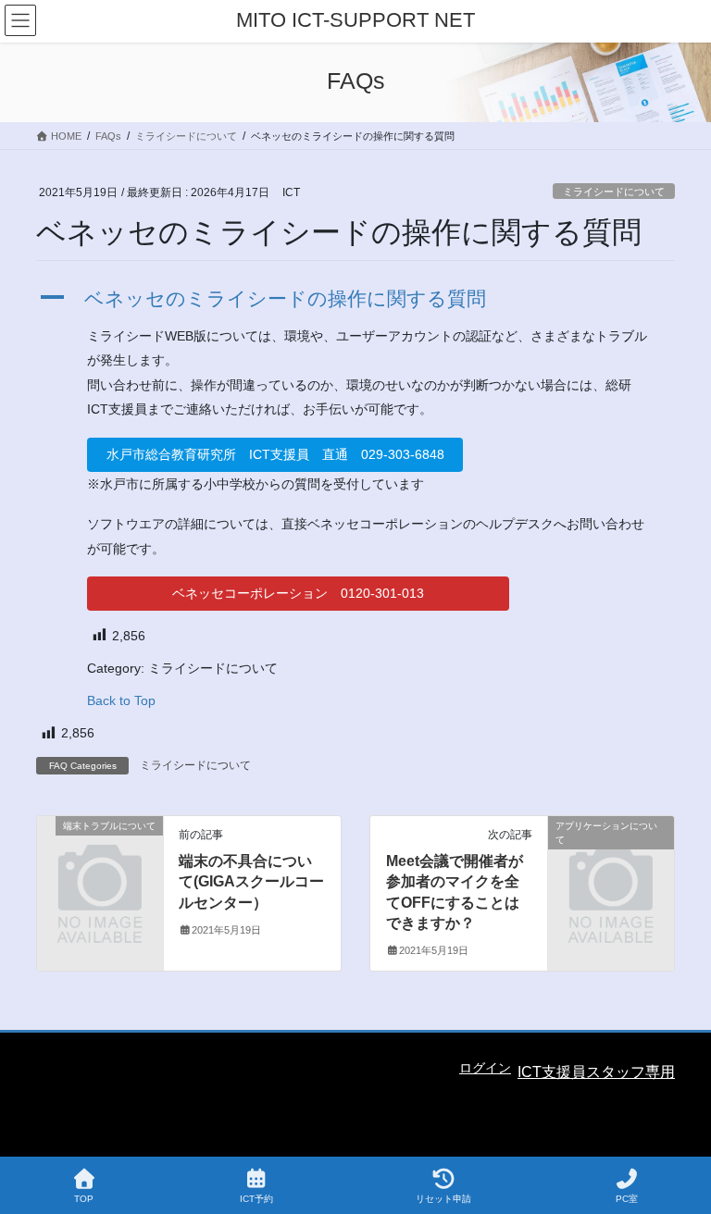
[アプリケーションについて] (611, 853)
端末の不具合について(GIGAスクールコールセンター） (251, 881)
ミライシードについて (614, 191)
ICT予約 (256, 1199)
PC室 (627, 1199)
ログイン (485, 1067)
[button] (355, 298)
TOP (84, 1199)
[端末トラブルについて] (100, 853)
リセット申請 (443, 1199)
